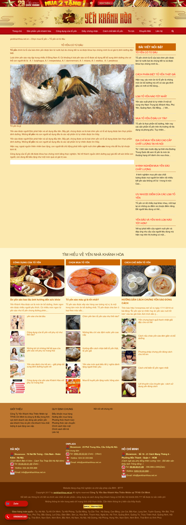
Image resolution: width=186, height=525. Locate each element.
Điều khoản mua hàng (62, 413)
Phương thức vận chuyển (63, 422)
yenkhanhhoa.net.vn (62, 492)
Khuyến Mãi (145, 30)
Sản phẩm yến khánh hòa (39, 30)
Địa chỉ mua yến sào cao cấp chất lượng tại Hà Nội (154, 142)
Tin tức (131, 30)
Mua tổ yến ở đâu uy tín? (151, 118)
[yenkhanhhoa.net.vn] (93, 16)
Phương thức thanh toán (63, 419)
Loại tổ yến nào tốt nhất (151, 96)
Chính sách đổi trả (60, 429)
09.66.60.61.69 (25, 463)
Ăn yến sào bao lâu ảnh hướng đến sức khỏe (35, 299)
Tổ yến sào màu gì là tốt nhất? (82, 299)
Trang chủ (17, 30)
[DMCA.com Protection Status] (93, 506)
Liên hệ (159, 30)
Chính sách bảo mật (61, 425)
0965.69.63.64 (80, 454)
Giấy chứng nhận (90, 30)
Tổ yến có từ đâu (147, 52)
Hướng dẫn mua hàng (62, 416)
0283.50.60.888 (141, 470)
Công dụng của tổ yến (66, 30)
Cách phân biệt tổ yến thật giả (156, 74)
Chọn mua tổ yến (79, 262)
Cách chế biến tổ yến (113, 30)
